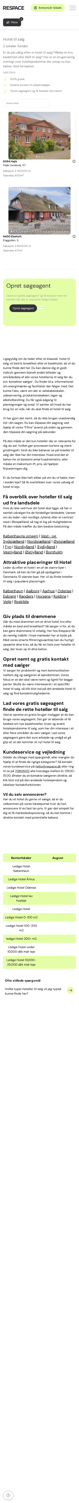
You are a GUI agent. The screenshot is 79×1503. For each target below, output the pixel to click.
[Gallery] (39, 135)
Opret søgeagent (23, 308)
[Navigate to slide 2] (39, 156)
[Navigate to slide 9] (32, 231)
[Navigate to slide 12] (41, 231)
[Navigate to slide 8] (30, 231)
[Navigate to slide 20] (62, 231)
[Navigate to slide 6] (24, 231)
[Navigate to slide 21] (65, 231)
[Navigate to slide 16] (51, 231)
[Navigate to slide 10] (35, 231)
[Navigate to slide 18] (57, 231)
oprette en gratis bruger (30, 715)
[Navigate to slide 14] (46, 231)
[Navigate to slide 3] (42, 156)
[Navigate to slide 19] (59, 231)
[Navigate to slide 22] (67, 231)
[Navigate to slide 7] (27, 231)
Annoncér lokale (50, 8)
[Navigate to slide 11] (38, 231)
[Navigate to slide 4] (19, 231)
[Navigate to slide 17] (54, 231)
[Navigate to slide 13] (43, 231)
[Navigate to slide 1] (36, 156)
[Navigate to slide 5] (22, 231)
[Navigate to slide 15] (49, 231)
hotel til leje (11, 487)
